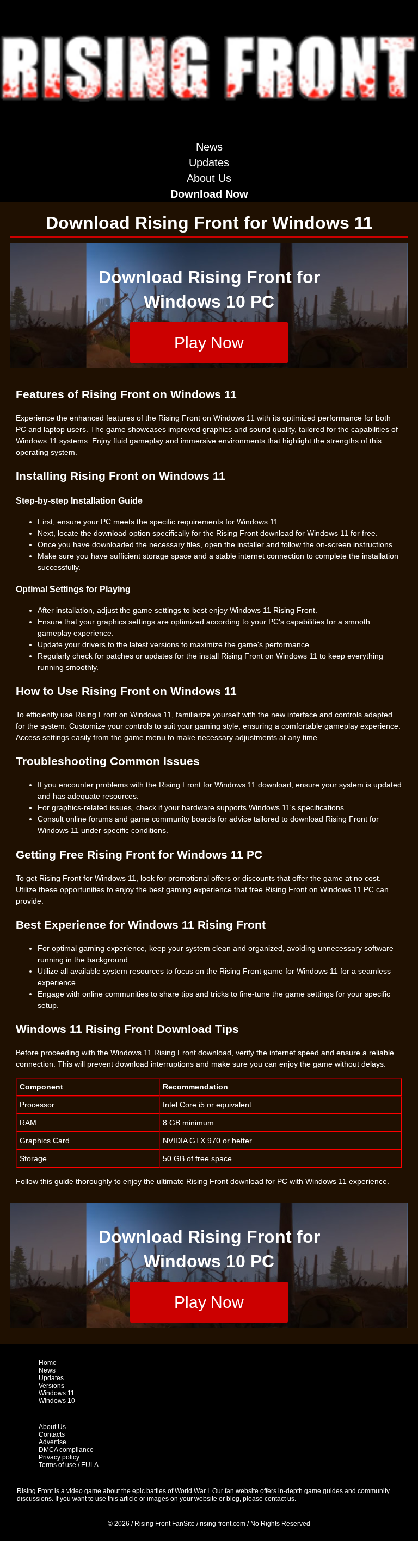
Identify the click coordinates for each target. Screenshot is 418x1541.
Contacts (52, 1434)
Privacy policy (59, 1457)
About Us (209, 178)
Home (48, 1363)
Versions (51, 1385)
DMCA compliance (66, 1450)
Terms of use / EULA (69, 1465)
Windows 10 (57, 1401)
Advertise (52, 1442)
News (209, 147)
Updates (209, 162)
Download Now (209, 194)
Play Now (209, 343)
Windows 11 (57, 1393)
